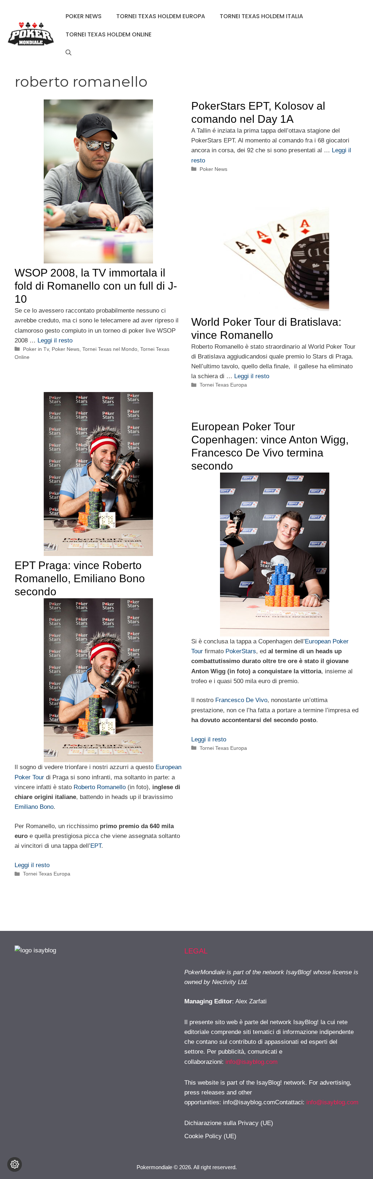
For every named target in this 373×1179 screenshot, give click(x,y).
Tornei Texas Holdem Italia (261, 16)
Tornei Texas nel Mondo (109, 349)
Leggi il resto (55, 340)
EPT (95, 845)
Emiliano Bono (34, 806)
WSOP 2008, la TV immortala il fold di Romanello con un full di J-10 (96, 286)
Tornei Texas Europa (223, 385)
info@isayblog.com (251, 1061)
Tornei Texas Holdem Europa (160, 16)
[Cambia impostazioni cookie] (14, 1164)
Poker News (84, 16)
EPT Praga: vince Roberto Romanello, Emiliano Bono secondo (80, 578)
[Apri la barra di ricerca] (68, 53)
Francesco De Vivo (241, 700)
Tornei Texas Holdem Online (109, 34)
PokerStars (240, 651)
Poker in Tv (36, 349)
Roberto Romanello (100, 787)
